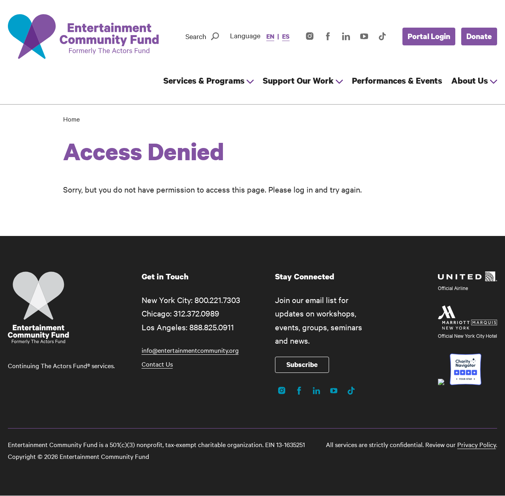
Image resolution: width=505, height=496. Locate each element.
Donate (479, 36)
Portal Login (429, 36)
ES (286, 36)
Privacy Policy (476, 444)
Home (71, 118)
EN (270, 36)
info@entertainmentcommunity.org (190, 350)
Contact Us (157, 363)
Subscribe (302, 364)
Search (195, 36)
